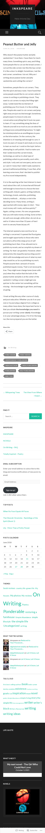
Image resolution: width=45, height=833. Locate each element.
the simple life (20, 621)
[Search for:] (22, 416)
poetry (5, 698)
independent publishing (16, 360)
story (34, 697)
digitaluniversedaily (18, 646)
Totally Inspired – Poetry (13, 454)
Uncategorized (11, 625)
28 (22, 567)
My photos (15, 595)
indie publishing (29, 365)
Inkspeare (22, 8)
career (35, 684)
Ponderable (13, 611)
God (10, 694)
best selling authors (13, 684)
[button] (17, 808)
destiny (5, 689)
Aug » (11, 574)
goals (6, 693)
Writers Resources (17, 709)
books (30, 684)
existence (20, 688)
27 (16, 567)
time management (18, 703)
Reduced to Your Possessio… (20, 641)
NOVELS (7, 441)
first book (10, 355)
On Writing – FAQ (10, 447)
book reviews (9, 588)
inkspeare (21, 48)
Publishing (10, 371)
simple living (25, 698)
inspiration (19, 693)
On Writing (12, 347)
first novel (25, 355)
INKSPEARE (8, 434)
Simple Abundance (23, 617)
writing (9, 376)
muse (28, 693)
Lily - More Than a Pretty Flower (16, 528)
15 (27, 559)
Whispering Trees (11, 392)
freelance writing (32, 689)
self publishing (27, 371)
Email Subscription (12, 464)
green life (30, 588)
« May (5, 574)
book (25, 684)
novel (34, 693)
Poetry (25, 604)
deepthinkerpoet (17, 653)
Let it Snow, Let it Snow (30, 659)
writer (28, 702)
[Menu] (6, 32)
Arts (4, 684)
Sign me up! (10, 490)
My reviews (27, 595)
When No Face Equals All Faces (16, 511)
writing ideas (11, 713)
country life (20, 588)
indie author (11, 365)
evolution (12, 689)
